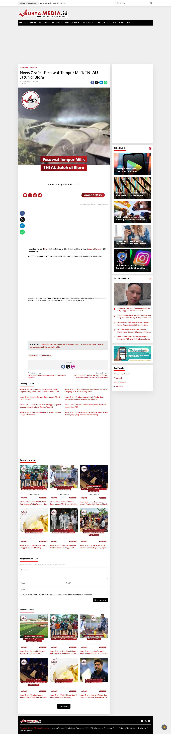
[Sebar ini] (92, 82)
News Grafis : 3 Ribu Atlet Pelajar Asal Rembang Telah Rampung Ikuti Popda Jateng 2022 (86, 390)
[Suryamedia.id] (43, 13)
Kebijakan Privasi (26, 730)
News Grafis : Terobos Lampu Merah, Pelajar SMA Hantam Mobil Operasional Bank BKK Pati (84, 398)
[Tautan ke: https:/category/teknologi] (150, 148)
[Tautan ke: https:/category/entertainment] (150, 278)
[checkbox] (164, 727)
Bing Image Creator (122, 374)
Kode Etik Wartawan (94, 728)
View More (63, 706)
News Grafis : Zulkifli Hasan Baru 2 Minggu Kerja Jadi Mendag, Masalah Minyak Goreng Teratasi (40, 406)
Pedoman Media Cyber (127, 728)
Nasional (118, 378)
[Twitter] (68, 367)
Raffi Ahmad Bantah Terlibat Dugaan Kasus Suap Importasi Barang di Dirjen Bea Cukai (134, 316)
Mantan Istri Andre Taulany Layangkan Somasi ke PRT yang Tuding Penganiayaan (133, 338)
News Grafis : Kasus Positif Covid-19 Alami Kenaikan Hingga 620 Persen (40, 413)
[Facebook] (63, 367)
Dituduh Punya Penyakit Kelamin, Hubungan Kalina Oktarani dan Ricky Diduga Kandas (91, 375)
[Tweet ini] (97, 82)
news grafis (46, 355)
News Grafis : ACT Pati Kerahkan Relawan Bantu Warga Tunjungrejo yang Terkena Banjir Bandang (86, 413)
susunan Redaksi (58, 728)
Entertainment (121, 382)
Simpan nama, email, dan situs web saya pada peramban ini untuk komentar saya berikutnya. (57, 595)
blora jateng (33, 355)
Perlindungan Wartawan (75, 728)
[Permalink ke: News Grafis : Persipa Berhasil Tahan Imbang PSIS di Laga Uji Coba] (64, 482)
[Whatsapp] (105, 82)
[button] (151, 3)
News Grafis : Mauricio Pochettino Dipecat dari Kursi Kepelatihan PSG (86, 406)
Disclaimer (142, 728)
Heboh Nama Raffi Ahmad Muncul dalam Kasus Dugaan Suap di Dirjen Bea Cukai (132, 324)
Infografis (23, 83)
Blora (46, 249)
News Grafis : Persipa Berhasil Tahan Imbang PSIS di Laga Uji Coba (40, 398)
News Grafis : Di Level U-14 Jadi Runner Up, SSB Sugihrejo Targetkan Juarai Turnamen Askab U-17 (39, 390)
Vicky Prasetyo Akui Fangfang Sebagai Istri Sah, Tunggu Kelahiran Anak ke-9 (134, 309)
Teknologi (119, 386)
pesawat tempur (94, 249)
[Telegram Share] (101, 82)
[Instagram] (73, 367)
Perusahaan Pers (110, 728)
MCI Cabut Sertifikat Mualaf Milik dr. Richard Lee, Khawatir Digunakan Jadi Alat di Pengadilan (134, 331)
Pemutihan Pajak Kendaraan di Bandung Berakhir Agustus (47, 375)
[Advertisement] (85, 44)
